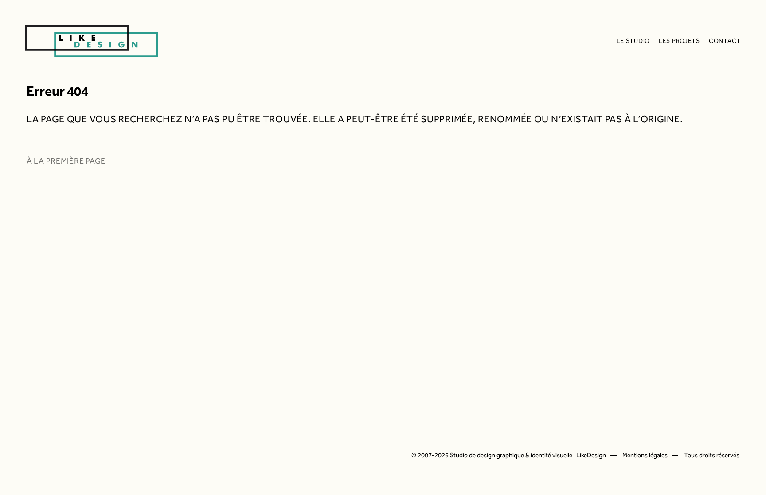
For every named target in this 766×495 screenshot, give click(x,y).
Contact (725, 41)
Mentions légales (645, 455)
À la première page (66, 161)
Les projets (679, 41)
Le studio (633, 41)
